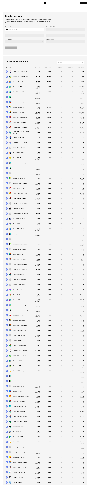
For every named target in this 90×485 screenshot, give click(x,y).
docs (44, 22)
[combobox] (15, 29)
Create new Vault (11, 48)
